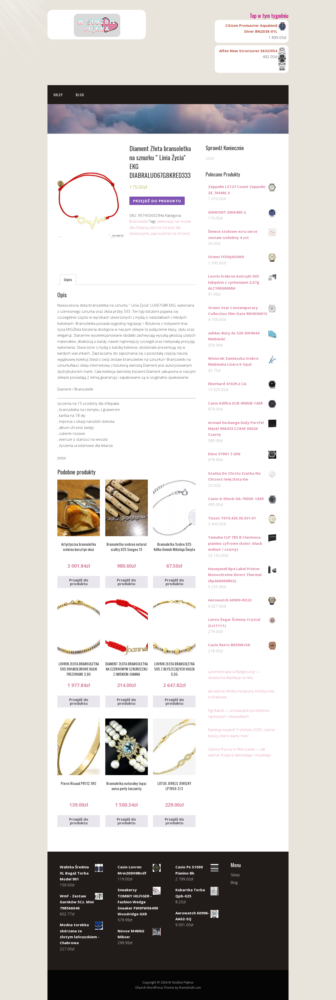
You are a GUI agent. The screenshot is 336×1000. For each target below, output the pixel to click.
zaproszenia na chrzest (170, 233)
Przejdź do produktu (157, 200)
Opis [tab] (68, 279)
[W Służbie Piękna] (96, 35)
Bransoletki (138, 221)
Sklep (58, 94)
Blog (80, 94)
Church (140, 987)
